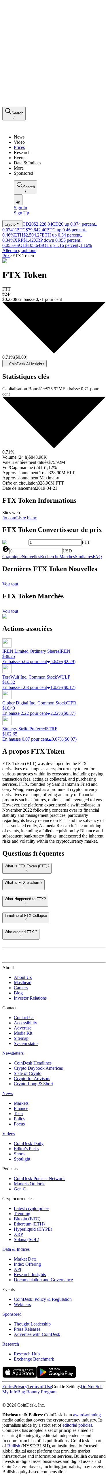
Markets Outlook (29, 1183)
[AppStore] (19, 1376)
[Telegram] (56, 1399)
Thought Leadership (32, 1324)
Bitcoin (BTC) (27, 1218)
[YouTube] (35, 1399)
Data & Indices (16, 1249)
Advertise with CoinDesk (37, 1334)
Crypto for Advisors (32, 1078)
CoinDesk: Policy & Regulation (43, 1299)
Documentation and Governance (43, 1279)
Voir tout (10, 583)
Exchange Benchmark (34, 1359)
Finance (21, 1108)
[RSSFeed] (24, 1399)
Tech (18, 1113)
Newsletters (13, 1053)
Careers (21, 987)
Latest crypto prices (31, 1208)
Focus (19, 1123)
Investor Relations (30, 998)
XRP (18, 1234)
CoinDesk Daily (28, 1143)
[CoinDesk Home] (24, 127)
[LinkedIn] (17, 1399)
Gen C (20, 1188)
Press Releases (27, 1329)
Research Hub (27, 1353)
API (17, 1269)
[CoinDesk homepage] (24, 957)
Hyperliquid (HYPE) (33, 1229)
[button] (60, 168)
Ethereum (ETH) (29, 1223)
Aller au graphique (19, 250)
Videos (8, 1133)
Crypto (10, 224)
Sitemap (21, 1038)
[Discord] (49, 1399)
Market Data (25, 1259)
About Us (23, 977)
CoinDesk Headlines (33, 1063)
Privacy (20, 1386)
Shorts (19, 1153)
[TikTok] (42, 1399)
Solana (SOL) (26, 1239)
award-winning (87, 1414)
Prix (6, 255)
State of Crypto (27, 1073)
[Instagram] (29, 1399)
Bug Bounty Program (36, 1391)
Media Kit (23, 1033)
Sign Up (21, 212)
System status (26, 1043)
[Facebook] (10, 1399)
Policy (19, 1118)
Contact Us (24, 1017)
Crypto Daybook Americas (38, 1068)
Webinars (22, 1304)
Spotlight (22, 1159)
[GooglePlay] (56, 1376)
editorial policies (77, 1425)
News (7, 1093)
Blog (18, 992)
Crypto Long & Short (33, 1083)
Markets (21, 1103)
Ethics (8, 1386)
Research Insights (30, 1274)
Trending (22, 1213)
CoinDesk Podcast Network (39, 1178)
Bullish (13, 1445)
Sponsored (12, 1314)
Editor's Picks (26, 1148)
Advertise (22, 1027)
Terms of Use (39, 1386)
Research (10, 1344)
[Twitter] (4, 1399)
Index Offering (27, 1264)
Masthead (22, 982)
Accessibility (25, 1022)
